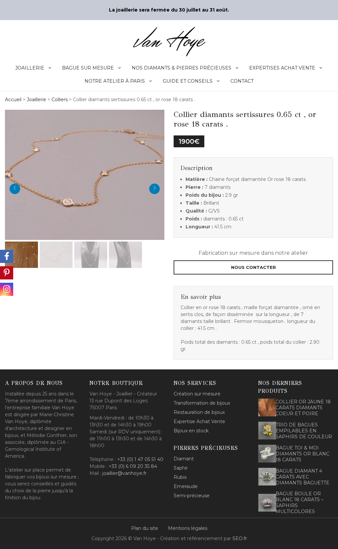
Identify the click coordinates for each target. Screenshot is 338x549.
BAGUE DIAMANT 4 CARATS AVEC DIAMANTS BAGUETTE (302, 477)
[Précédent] (15, 189)
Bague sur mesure (88, 68)
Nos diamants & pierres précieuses (181, 68)
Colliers (59, 99)
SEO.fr (239, 538)
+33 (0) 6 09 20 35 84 (133, 466)
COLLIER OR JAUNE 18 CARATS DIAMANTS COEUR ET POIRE (303, 408)
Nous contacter (253, 267)
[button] (84, 174)
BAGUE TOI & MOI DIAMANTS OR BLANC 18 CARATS (302, 454)
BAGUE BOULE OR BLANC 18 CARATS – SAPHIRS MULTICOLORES (299, 502)
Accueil (13, 99)
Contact (242, 81)
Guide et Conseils (188, 81)
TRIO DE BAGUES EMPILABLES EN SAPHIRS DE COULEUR (304, 431)
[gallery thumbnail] (21, 255)
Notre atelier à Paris (114, 81)
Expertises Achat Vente (282, 68)
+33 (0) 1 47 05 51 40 (140, 459)
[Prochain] (154, 189)
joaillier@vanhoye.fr (124, 473)
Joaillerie (29, 68)
